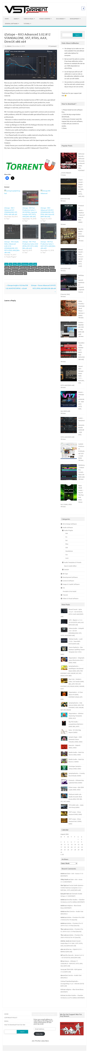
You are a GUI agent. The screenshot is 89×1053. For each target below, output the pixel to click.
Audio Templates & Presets (72, 562)
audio (7, 267)
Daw (39, 267)
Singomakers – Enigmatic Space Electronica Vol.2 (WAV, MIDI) (76, 660)
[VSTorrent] (26, 13)
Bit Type (65, 574)
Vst (19, 264)
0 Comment (53, 46)
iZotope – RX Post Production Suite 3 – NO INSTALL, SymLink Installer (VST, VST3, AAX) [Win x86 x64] (29, 212)
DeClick (45, 267)
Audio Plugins (68, 530)
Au (66, 537)
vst (25, 273)
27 (71, 850)
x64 (31, 264)
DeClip (52, 267)
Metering (31, 270)
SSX (66, 547)
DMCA (6, 1021)
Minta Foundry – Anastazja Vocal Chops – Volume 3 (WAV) (81, 308)
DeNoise (7, 270)
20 (71, 847)
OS (64, 588)
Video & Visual (28, 19)
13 (71, 844)
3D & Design (60, 19)
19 (68, 847)
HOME (6, 1014)
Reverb (52, 270)
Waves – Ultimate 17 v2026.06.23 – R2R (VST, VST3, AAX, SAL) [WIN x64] (72, 963)
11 (65, 844)
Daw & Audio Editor (70, 566)
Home (7, 19)
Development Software (70, 577)
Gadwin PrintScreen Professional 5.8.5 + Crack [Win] (81, 451)
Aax (6, 264)
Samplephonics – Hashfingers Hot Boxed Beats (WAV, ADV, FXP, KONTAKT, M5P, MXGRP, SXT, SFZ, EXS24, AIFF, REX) (72, 670)
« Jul (62, 854)
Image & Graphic (44, 19)
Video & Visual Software (70, 598)
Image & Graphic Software (71, 584)
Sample (66, 569)
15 (78, 844)
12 (68, 844)
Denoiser (15, 270)
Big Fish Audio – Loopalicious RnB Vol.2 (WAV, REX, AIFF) (76, 724)
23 (82, 847)
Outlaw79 (64, 981)
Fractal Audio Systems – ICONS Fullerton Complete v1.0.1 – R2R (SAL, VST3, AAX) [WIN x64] (72, 887)
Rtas (14, 264)
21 (75, 847)
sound (11, 273)
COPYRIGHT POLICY (10, 1017)
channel (34, 267)
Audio (16, 19)
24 (61, 850)
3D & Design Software (70, 524)
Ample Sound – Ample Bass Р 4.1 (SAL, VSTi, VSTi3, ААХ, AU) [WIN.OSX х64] (72, 943)
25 (65, 850)
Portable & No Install (69, 591)
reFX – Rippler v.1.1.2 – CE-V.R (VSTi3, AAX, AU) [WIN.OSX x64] (76, 622)
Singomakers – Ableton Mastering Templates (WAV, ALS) (76, 715)
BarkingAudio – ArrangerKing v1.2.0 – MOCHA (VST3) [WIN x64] (72, 983)
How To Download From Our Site (14, 1025)
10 (61, 844)
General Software (11, 23)
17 (61, 847)
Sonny (62, 969)
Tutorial (27, 23)
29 (78, 850)
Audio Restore (25, 267)
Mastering (23, 270)
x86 (35, 264)
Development (74, 19)
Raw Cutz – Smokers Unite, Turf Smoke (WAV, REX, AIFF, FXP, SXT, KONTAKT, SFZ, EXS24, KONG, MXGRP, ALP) (72, 684)
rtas (6, 273)
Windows (25, 264)
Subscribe (39, 1034)
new (42, 270)
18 (65, 847)
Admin (9, 46)
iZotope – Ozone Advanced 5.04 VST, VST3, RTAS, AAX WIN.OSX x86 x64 (43, 288)
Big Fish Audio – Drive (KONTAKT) (81, 233)
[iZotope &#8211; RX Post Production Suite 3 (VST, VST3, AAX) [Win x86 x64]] (49, 231)
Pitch (47, 270)
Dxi (10, 264)
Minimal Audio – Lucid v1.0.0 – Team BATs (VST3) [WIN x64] (75, 641)
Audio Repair (15, 267)
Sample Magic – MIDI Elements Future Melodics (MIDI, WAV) (75, 739)
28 (75, 850)
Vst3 (66, 558)
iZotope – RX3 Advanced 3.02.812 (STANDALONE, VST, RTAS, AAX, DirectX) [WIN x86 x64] (47, 212)
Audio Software (68, 527)
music (37, 270)
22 (78, 847)
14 (75, 844)
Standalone (18, 273)
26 (68, 850)
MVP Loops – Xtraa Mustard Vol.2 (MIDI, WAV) (75, 821)
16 (82, 844)
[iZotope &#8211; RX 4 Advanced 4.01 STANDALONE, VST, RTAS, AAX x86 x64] (12, 197)
